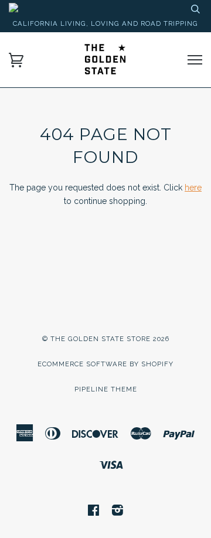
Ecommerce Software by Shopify (105, 364)
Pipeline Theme (105, 389)
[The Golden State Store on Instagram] (117, 512)
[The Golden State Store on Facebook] (93, 512)
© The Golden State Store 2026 (105, 339)
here (193, 187)
